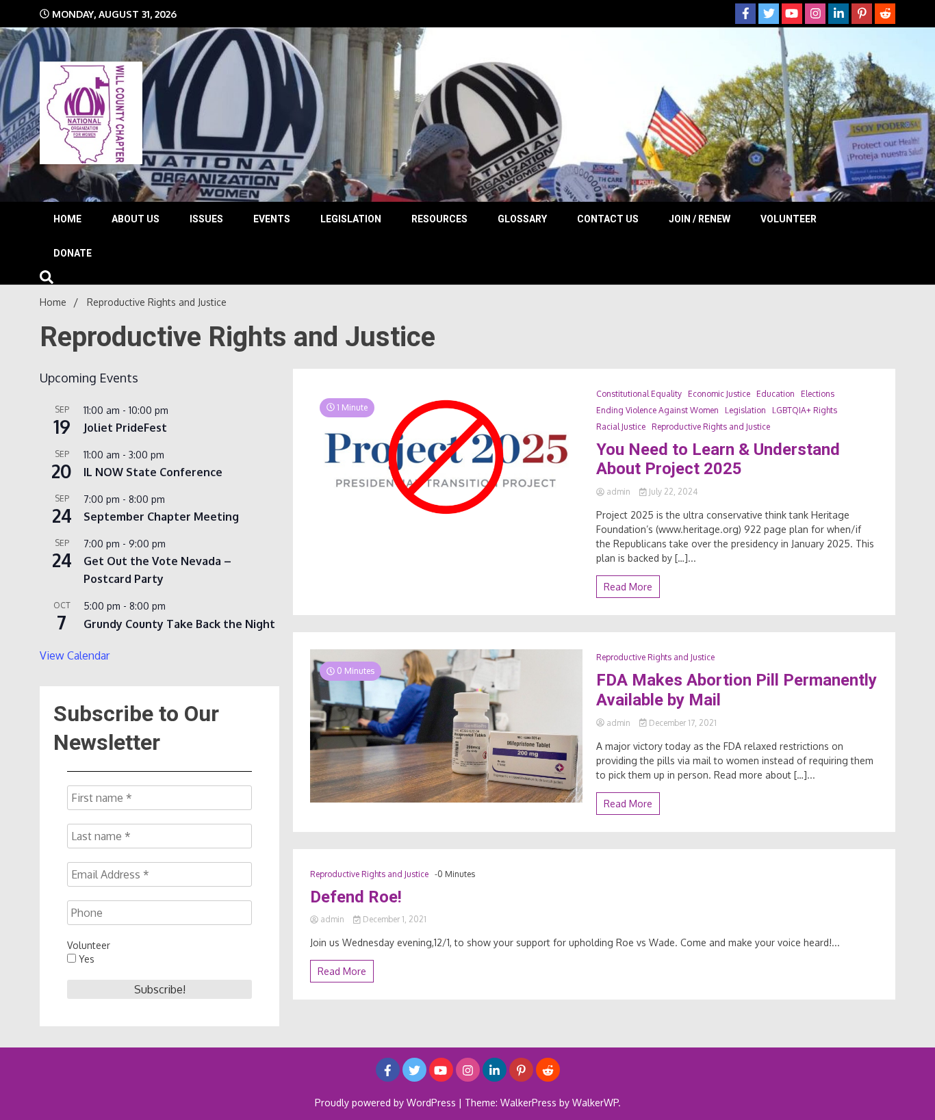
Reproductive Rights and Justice (711, 426)
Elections (817, 394)
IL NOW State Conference (153, 472)
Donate (72, 253)
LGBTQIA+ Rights (804, 410)
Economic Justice (719, 394)
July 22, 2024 (672, 491)
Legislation (350, 218)
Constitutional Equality (639, 394)
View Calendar (75, 655)
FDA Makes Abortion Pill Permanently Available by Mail (736, 689)
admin (618, 491)
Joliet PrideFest (125, 427)
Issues (206, 218)
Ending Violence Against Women (657, 410)
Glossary (522, 218)
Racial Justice (620, 426)
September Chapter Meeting (161, 516)
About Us (135, 218)
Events (271, 218)
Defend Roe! (356, 897)
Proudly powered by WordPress (387, 1102)
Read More (628, 586)
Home (67, 218)
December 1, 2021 (393, 919)
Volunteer (788, 218)
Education (775, 394)
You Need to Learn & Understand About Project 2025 (718, 459)
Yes (85, 959)
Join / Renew (699, 218)
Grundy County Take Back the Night (179, 624)
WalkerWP (595, 1102)
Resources (439, 218)
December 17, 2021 (682, 723)
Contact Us (608, 218)
